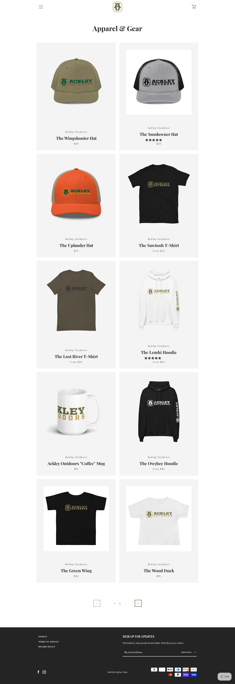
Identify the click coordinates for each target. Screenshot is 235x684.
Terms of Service (48, 642)
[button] (154, 140)
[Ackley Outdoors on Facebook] (38, 672)
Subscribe (186, 652)
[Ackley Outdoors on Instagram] (44, 672)
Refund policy (46, 647)
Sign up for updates (138, 636)
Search (42, 637)
